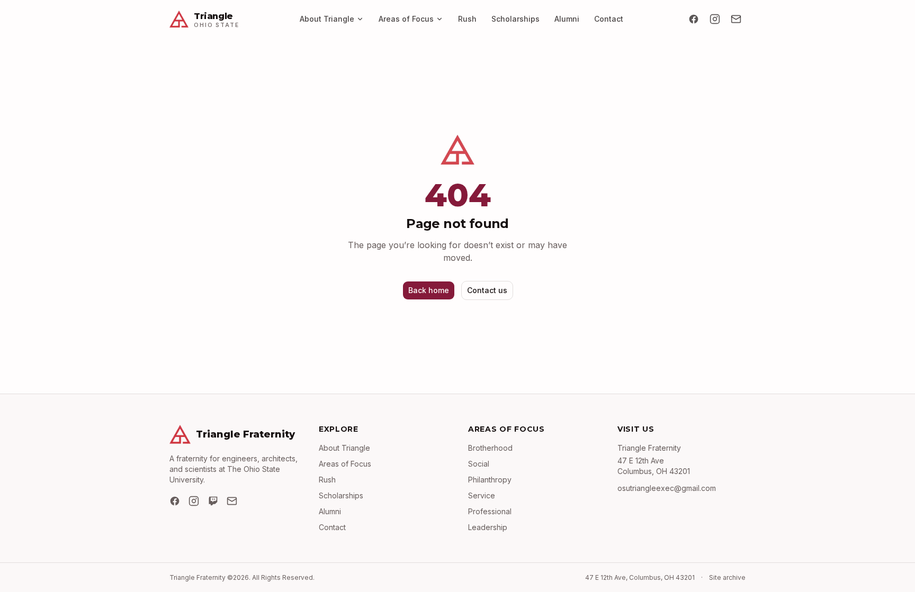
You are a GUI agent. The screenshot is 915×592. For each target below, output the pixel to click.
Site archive (727, 577)
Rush (467, 18)
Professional (490, 511)
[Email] (736, 19)
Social (478, 463)
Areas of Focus (406, 18)
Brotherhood (490, 447)
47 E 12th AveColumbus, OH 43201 (653, 466)
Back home (428, 290)
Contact (608, 18)
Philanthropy (490, 479)
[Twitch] (213, 501)
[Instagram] (714, 19)
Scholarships (515, 18)
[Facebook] (693, 19)
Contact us (487, 290)
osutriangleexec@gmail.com (666, 488)
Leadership (487, 527)
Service (481, 495)
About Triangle (327, 18)
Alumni (566, 18)
